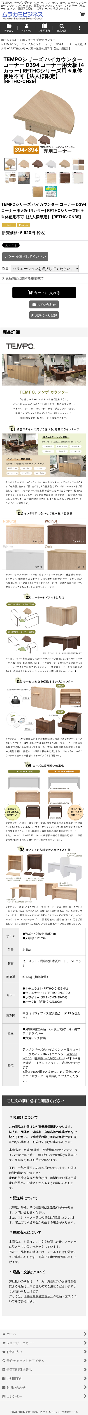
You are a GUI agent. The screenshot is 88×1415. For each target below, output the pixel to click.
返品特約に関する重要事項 (25, 278)
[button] (61, 28)
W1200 (72, 1054)
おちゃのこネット (37, 1411)
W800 (27, 1058)
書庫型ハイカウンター (49, 1058)
